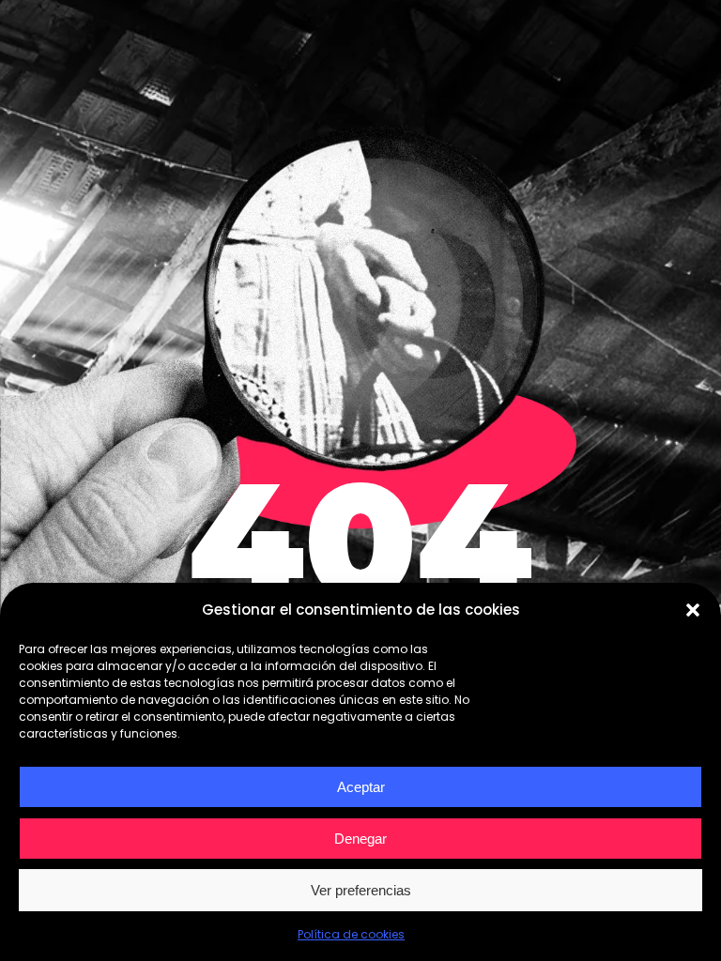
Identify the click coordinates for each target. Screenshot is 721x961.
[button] (692, 610)
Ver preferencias (361, 890)
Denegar (360, 839)
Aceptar (361, 787)
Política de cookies (351, 934)
